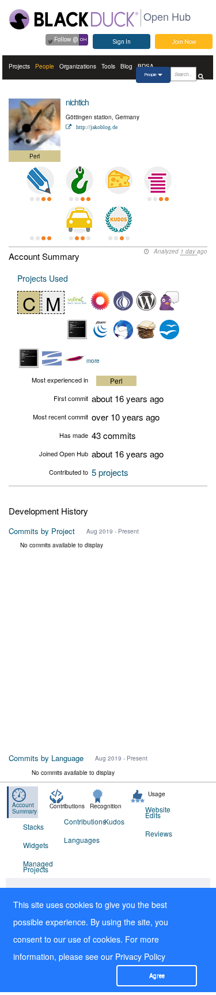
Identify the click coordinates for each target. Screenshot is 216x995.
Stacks (33, 826)
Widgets (35, 845)
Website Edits (157, 812)
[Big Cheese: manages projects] (118, 180)
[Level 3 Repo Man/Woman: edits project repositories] (79, 180)
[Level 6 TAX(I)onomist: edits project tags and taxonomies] (79, 219)
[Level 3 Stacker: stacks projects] (158, 180)
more (93, 360)
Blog (126, 66)
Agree (157, 976)
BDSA (146, 66)
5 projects (110, 472)
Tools (108, 66)
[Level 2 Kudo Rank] (118, 219)
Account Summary (24, 808)
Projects (19, 66)
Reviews (158, 833)
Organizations (77, 66)
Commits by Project (42, 530)
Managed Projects (36, 866)
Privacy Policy (140, 956)
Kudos (114, 821)
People (44, 66)
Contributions (77, 821)
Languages (77, 840)
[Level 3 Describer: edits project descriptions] (40, 180)
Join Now (184, 42)
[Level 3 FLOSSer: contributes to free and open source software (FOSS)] (40, 219)
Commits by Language (46, 757)
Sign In (122, 42)
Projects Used (42, 278)
